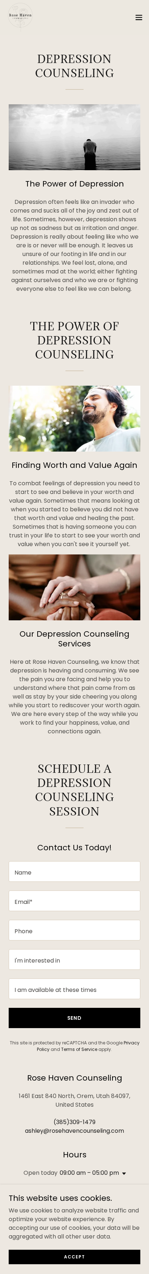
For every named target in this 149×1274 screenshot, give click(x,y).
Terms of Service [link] (79, 1049)
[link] (20, 17)
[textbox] (74, 871)
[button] (139, 17)
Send (74, 1018)
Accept (74, 1256)
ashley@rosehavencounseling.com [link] (74, 1131)
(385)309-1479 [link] (74, 1122)
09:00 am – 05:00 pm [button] (89, 1173)
